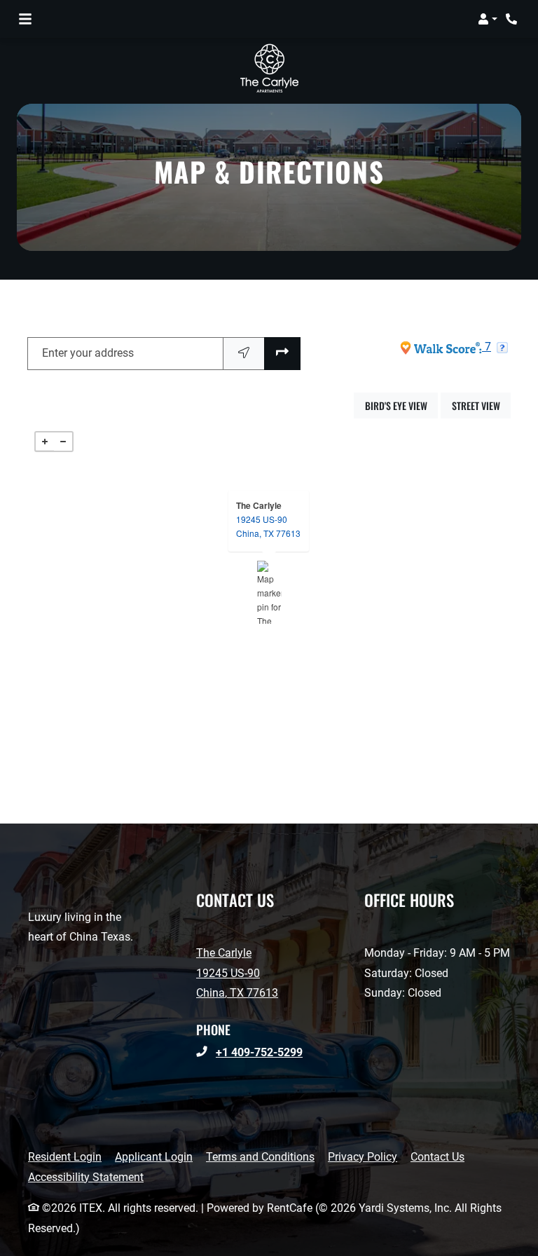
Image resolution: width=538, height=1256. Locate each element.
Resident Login (65, 1156)
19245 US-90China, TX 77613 (268, 526)
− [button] (63, 441)
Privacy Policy (362, 1156)
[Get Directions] (282, 353)
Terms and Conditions (260, 1156)
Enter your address (88, 353)
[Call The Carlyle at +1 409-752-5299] (512, 19)
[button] (487, 19)
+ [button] (45, 441)
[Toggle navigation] (25, 19)
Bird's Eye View (401, 405)
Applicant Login (154, 1156)
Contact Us (437, 1156)
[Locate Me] (244, 353)
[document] (269, 592)
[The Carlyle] (269, 592)
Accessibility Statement (86, 1177)
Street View (481, 405)
